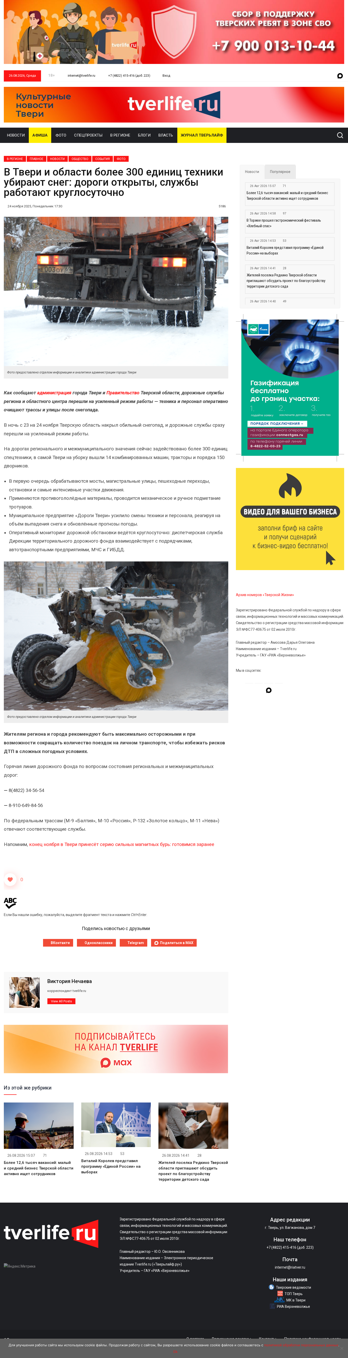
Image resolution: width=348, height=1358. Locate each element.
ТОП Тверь (294, 1294)
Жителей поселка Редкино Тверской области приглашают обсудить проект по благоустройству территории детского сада (286, 281)
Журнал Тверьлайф (202, 135)
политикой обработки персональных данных (301, 1345)
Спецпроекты (88, 135)
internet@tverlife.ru (81, 75)
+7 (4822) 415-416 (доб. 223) (129, 75)
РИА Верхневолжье (293, 1307)
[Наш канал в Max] (340, 76)
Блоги (144, 135)
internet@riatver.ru (290, 1267)
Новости (16, 135)
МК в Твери (295, 1300)
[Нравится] (10, 879)
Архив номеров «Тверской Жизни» (265, 595)
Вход (166, 75)
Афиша (40, 135)
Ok (175, 1352)
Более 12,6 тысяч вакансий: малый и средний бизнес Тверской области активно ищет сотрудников (38, 1168)
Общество (80, 159)
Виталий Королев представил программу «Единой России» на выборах (111, 1166)
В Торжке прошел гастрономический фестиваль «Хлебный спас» (284, 223)
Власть (165, 135)
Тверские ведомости (293, 1287)
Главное (36, 159)
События (102, 159)
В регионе (120, 135)
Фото (61, 135)
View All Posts (61, 1001)
